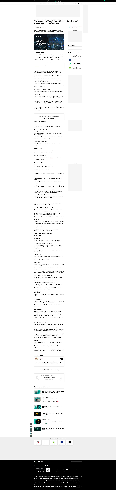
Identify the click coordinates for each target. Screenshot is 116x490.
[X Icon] (34, 465)
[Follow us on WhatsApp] (78, 3)
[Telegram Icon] (43, 465)
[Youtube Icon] (40, 465)
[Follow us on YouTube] (79, 3)
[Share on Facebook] (31, 426)
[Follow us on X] (76, 3)
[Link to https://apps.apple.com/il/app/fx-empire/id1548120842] (36, 469)
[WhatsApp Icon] (45, 465)
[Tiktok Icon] (47, 465)
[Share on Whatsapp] (31, 429)
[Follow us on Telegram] (81, 3)
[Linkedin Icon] (38, 465)
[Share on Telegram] (31, 434)
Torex (46, 121)
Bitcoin (51, 157)
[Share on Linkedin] (31, 431)
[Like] (55, 370)
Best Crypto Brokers (49, 377)
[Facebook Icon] (36, 465)
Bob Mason (40, 358)
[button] (2, 1)
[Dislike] (58, 370)
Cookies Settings (66, 469)
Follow (62, 358)
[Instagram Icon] (42, 465)
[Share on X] (31, 424)
